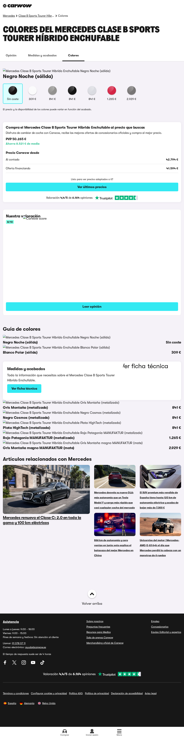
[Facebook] (5, 663)
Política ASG (76, 693)
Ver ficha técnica (24, 388)
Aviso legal (151, 693)
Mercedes (9, 15)
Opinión (11, 55)
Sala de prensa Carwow (99, 637)
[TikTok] (42, 663)
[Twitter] (14, 663)
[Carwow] (17, 6)
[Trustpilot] (115, 198)
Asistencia (11, 622)
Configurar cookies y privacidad (49, 693)
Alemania (29, 703)
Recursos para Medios (98, 632)
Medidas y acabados (42, 55)
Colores (73, 55)
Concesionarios (159, 626)
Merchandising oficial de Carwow (104, 642)
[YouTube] (33, 663)
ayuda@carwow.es (35, 647)
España (12, 703)
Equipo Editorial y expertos (166, 632)
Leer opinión (92, 306)
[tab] (11, 55)
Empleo (155, 621)
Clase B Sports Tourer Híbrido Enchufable (36, 15)
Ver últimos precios (92, 187)
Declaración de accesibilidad (127, 693)
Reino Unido (49, 703)
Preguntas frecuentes (98, 626)
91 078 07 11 (19, 643)
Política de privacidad (97, 693)
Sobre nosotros (94, 621)
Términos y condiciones (16, 693)
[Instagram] (24, 663)
